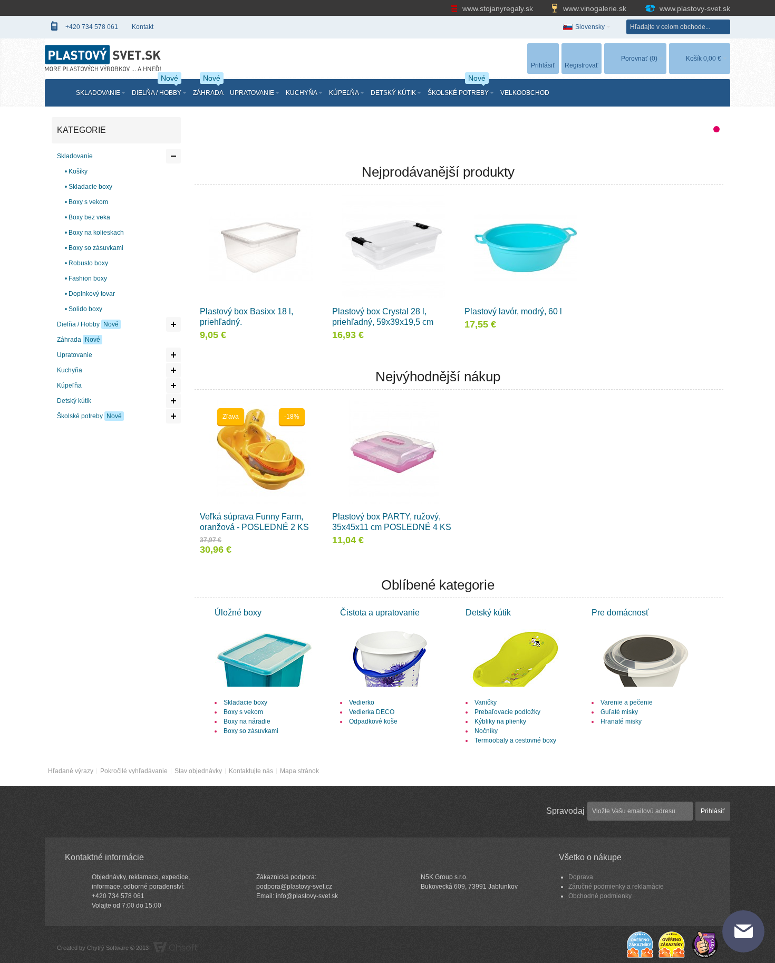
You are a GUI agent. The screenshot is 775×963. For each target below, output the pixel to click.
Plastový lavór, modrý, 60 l (513, 311)
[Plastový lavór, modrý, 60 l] (525, 246)
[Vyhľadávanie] (722, 27)
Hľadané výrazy (70, 771)
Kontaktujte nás (251, 771)
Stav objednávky (198, 771)
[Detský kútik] (515, 623)
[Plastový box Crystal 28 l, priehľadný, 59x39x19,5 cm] (393, 246)
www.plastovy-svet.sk (693, 8)
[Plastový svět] (103, 55)
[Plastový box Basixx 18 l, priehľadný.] (261, 246)
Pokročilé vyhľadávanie (134, 771)
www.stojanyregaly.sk (497, 8)
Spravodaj (565, 810)
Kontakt (142, 27)
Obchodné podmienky (600, 896)
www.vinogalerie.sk (594, 8)
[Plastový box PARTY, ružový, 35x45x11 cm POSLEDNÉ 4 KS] (393, 452)
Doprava (580, 877)
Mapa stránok (299, 771)
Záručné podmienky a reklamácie (616, 886)
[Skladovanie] (264, 623)
